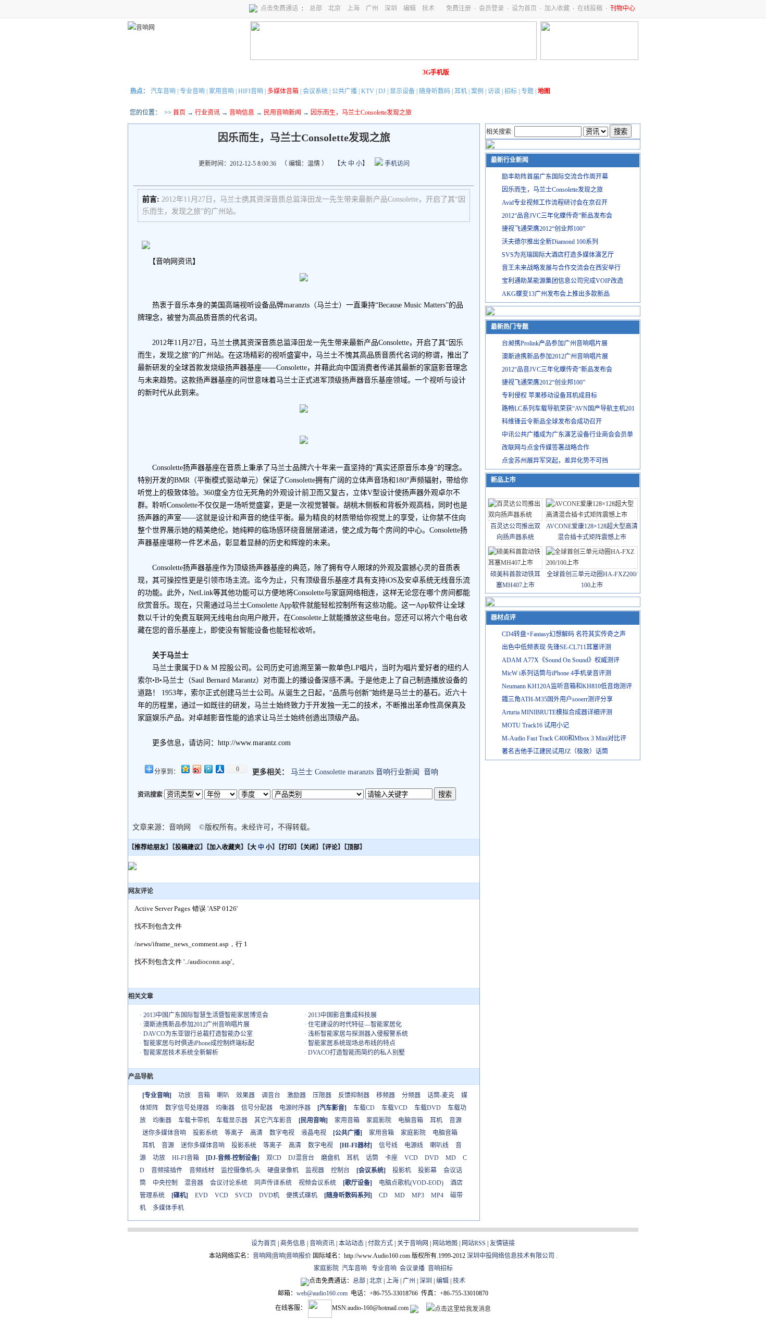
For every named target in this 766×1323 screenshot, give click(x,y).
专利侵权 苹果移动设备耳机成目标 (549, 395)
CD (383, 1195)
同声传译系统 (273, 1182)
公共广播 (344, 91)
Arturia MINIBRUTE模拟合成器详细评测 (557, 712)
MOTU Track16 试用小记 (535, 725)
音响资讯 (322, 1243)
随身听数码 (434, 91)
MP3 (418, 1195)
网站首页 (142, 72)
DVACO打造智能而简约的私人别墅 (356, 1052)
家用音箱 (347, 1120)
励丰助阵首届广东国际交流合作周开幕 (555, 176)
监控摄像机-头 (241, 1170)
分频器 (411, 1095)
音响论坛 (405, 72)
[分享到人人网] (219, 768)
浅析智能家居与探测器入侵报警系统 (358, 1033)
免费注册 (458, 8)
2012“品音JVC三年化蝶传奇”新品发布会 (557, 215)
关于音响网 (412, 1243)
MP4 (437, 1195)
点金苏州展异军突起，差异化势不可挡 (555, 460)
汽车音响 (163, 91)
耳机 (460, 91)
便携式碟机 (301, 1195)
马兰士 (302, 772)
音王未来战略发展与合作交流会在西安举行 (561, 267)
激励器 (296, 1095)
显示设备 (402, 91)
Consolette (330, 772)
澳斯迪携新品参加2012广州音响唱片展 (196, 1024)
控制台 (340, 1170)
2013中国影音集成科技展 (342, 1015)
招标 (510, 91)
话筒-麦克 (440, 1095)
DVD (432, 1157)
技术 (428, 8)
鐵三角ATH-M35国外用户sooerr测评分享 (557, 699)
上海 (353, 8)
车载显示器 (232, 1120)
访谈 (494, 91)
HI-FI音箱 (185, 1157)
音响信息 (241, 112)
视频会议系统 (317, 1182)
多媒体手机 (168, 1207)
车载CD (364, 1107)
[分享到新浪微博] (196, 768)
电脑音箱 (410, 1120)
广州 (372, 8)
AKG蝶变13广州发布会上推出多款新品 (556, 294)
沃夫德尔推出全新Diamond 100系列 (550, 241)
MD (451, 1157)
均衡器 (225, 1107)
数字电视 (281, 1132)
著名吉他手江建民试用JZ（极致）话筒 (555, 751)
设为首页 (524, 8)
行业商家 (230, 72)
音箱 (203, 1095)
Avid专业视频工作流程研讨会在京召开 (555, 202)
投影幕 (427, 1170)
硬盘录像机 (283, 1170)
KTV (367, 91)
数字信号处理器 (187, 1107)
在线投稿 (589, 8)
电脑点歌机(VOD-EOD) (411, 1182)
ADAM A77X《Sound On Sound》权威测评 (561, 660)
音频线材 (201, 1170)
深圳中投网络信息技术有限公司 (510, 1255)
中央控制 (165, 1182)
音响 (431, 772)
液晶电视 (313, 1132)
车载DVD (427, 1107)
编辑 (409, 8)
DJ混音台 (301, 1157)
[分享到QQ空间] (185, 768)
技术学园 (317, 72)
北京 (334, 8)
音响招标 (440, 1268)
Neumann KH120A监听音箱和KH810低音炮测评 (567, 686)
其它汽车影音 (273, 1120)
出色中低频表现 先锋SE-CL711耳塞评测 (556, 647)
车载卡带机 (193, 1120)
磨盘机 (330, 1157)
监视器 (314, 1170)
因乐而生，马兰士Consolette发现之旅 (552, 189)
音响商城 (259, 72)
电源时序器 (295, 1107)
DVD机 (269, 1195)
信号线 (388, 1145)
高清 (256, 1132)
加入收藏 (557, 8)
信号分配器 (257, 1107)
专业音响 (192, 91)
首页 (179, 112)
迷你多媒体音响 (164, 1132)
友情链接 (502, 1243)
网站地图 (445, 1243)
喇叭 (223, 1095)
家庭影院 (288, 72)
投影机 (401, 1170)
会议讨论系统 (229, 1182)
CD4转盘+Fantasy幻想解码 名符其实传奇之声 (564, 634)
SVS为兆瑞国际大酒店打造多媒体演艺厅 (558, 254)
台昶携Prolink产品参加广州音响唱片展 (555, 343)
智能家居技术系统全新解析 (180, 1052)
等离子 (234, 1132)
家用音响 (221, 91)
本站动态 (351, 1243)
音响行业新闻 (397, 772)
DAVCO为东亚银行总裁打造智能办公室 (198, 1033)
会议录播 (412, 1268)
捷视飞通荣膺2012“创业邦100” (543, 228)
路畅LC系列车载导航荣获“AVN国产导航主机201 (568, 408)
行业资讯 (207, 112)
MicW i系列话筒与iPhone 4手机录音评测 (556, 673)
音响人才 (376, 72)
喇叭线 (439, 1145)
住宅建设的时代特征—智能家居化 (355, 1024)
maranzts (361, 772)
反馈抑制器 (353, 1095)
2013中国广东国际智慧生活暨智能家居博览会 (205, 1015)
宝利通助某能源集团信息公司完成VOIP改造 (562, 281)
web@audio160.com (322, 1293)
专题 (527, 91)
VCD (411, 1157)
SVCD (243, 1195)
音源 (455, 1120)
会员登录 (491, 8)
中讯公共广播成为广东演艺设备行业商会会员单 (567, 434)
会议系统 (315, 91)
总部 (316, 8)
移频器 (385, 1095)
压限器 (322, 1095)
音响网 (262, 1255)
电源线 (413, 1145)
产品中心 (201, 72)
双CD (273, 1157)
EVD (201, 1195)
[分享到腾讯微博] (208, 768)
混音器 (193, 1182)
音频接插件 (166, 1170)
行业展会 (347, 72)
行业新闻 (171, 72)
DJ (382, 91)
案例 (477, 91)
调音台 (271, 1095)
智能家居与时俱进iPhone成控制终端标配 (198, 1043)
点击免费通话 (279, 8)
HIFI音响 (250, 91)
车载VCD (394, 1107)
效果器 (245, 1095)
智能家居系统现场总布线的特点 (352, 1043)
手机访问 (396, 163)
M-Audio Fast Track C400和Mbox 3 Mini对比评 (564, 738)
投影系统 (205, 1132)
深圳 (391, 8)
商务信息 (292, 1243)
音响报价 (298, 1255)
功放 (184, 1095)
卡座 (391, 1157)
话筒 (372, 1157)
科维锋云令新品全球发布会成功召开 (552, 421)
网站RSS (474, 1243)
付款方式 (380, 1243)
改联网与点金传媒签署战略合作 (545, 447)
